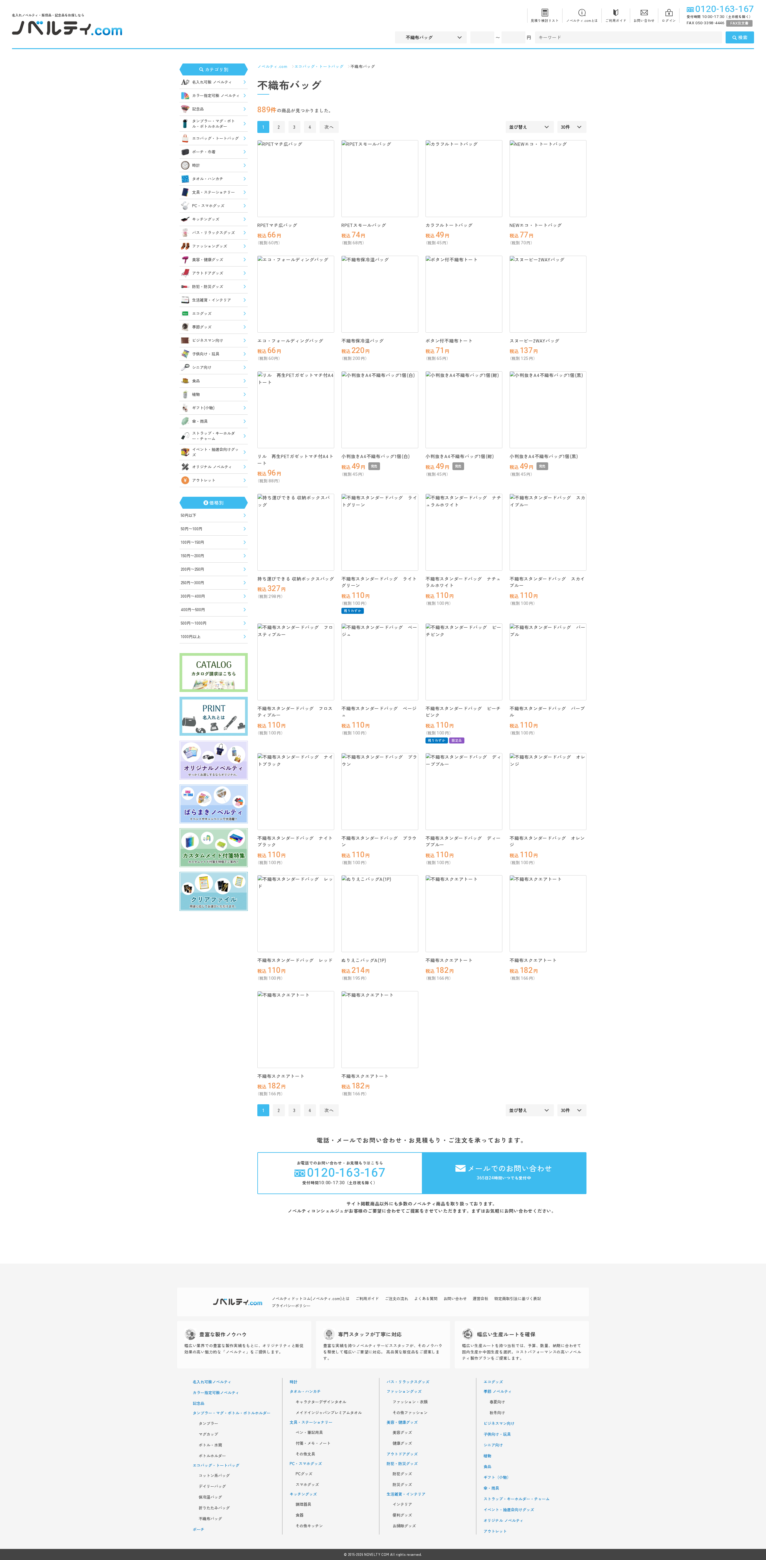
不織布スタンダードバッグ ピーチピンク (463, 711)
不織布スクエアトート (449, 960)
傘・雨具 (200, 421)
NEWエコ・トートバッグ (536, 225)
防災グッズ (402, 1484)
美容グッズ (402, 1432)
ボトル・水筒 (210, 1445)
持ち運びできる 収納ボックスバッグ (295, 578)
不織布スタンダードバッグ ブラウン (379, 841)
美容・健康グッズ (207, 259)
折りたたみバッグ (214, 1508)
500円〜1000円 (193, 623)
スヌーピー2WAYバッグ (535, 340)
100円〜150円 (192, 542)
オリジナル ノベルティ (212, 466)
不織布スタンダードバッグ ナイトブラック (295, 841)
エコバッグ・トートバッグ (215, 138)
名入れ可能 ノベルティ (212, 82)
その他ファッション (410, 1412)
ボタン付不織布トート (449, 340)
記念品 (198, 109)
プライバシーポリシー (291, 1305)
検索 (743, 37)
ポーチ (198, 1529)
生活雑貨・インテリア (211, 300)
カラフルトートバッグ (449, 225)
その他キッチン (309, 1526)
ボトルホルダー (212, 1455)
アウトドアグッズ (207, 273)
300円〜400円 (193, 596)
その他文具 (305, 1454)
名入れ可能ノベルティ (212, 1382)
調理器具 (303, 1504)
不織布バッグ (210, 1518)
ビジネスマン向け (207, 340)
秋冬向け (497, 1412)
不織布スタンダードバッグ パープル (547, 711)
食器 (299, 1515)
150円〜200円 (192, 555)
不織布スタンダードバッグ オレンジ (547, 841)
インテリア (402, 1504)
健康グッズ (402, 1443)
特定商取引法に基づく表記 (517, 1298)
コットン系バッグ (214, 1475)
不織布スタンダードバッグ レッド (295, 960)
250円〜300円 (192, 582)
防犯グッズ (402, 1473)
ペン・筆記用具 (309, 1432)
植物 (196, 394)
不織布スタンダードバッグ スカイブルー (547, 582)
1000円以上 (190, 636)
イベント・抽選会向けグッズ (215, 452)
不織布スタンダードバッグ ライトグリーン (379, 582)
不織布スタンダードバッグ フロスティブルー (295, 711)
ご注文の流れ (396, 1298)
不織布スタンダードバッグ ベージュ (379, 711)
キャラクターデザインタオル (321, 1402)
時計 (196, 165)
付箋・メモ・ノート (313, 1443)
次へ (329, 127)
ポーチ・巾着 (203, 152)
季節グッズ (202, 327)
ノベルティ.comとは (582, 20)
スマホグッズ (307, 1484)
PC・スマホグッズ (208, 205)
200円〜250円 (192, 569)
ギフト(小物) (203, 408)
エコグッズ (202, 313)
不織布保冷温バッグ (362, 340)
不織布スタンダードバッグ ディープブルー (463, 841)
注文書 (739, 23)
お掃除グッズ (404, 1526)
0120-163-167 (724, 9)
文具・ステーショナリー (213, 192)
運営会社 (480, 1298)
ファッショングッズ (209, 246)
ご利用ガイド (616, 20)
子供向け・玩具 (205, 354)
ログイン (669, 20)
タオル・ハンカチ (207, 178)
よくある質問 (425, 1298)
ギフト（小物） (497, 1477)
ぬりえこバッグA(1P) (363, 960)
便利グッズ (402, 1515)
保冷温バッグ (210, 1497)
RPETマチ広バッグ (277, 225)
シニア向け (202, 367)
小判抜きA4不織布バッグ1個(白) (375, 456)
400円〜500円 (193, 609)
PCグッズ (304, 1473)
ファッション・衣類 (410, 1402)
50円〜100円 (191, 528)
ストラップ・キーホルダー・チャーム (213, 435)
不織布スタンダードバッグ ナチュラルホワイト (463, 582)
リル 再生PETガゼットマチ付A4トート (295, 459)
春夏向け (497, 1402)
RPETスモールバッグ (363, 225)
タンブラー (208, 1423)
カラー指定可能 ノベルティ (216, 95)
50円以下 (188, 515)
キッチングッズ (205, 219)
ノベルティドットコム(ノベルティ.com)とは (310, 1298)
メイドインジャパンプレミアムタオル (329, 1412)
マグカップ (208, 1434)
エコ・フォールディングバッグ (290, 340)
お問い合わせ (644, 20)
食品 (196, 381)
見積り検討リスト (545, 20)
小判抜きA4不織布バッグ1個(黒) (544, 456)
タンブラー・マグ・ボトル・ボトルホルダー (213, 123)
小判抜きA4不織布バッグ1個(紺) (459, 456)
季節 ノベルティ (498, 1391)
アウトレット (203, 480)
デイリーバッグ (212, 1486)
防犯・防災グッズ (207, 286)
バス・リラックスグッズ (213, 232)
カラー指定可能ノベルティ (216, 1392)
